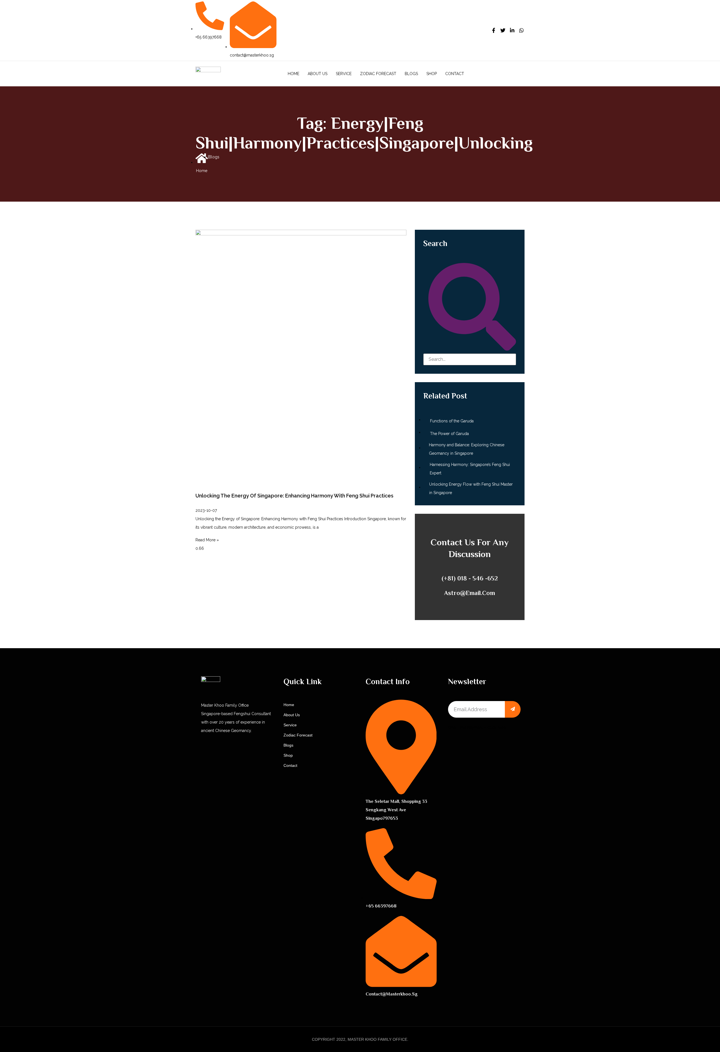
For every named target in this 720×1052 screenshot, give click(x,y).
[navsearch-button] (521, 73)
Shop (431, 73)
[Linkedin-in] (512, 30)
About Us (317, 73)
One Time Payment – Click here (477, 727)
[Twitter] (502, 30)
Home (293, 73)
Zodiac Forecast (378, 73)
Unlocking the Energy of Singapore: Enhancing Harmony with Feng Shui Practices (294, 496)
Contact (454, 73)
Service (344, 73)
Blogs (411, 73)
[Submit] (513, 709)
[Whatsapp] (521, 30)
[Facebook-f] (493, 30)
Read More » (207, 540)
